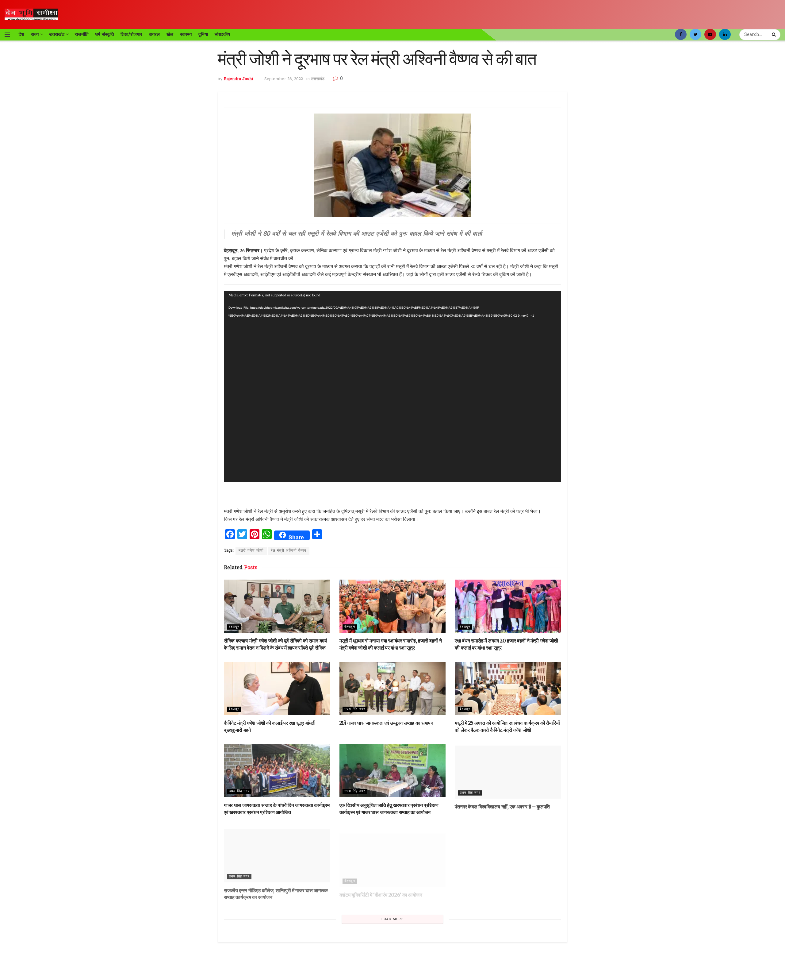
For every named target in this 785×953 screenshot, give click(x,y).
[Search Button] (774, 34)
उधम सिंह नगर (354, 709)
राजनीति (81, 34)
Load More (392, 919)
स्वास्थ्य (186, 34)
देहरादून (234, 626)
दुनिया (203, 34)
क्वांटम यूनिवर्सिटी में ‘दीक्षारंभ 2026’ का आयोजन (380, 888)
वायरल (154, 34)
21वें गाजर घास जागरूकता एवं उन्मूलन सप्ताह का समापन (386, 723)
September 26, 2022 (283, 79)
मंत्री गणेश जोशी (251, 551)
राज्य (35, 34)
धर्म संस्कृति (104, 34)
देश (21, 34)
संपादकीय (222, 34)
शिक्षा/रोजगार (131, 34)
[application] (392, 386)
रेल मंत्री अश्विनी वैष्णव (288, 551)
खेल (170, 34)
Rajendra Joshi (238, 79)
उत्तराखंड (56, 34)
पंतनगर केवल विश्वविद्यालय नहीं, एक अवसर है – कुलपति (502, 805)
